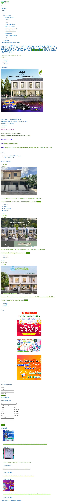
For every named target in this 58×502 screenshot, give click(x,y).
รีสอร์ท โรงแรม (9, 33)
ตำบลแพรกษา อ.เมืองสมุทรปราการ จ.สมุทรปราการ (12, 300)
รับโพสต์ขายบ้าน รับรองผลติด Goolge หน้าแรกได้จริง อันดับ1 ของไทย (16, 469)
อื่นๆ (7, 38)
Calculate (3, 395)
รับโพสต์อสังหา (6, 40)
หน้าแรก (5, 8)
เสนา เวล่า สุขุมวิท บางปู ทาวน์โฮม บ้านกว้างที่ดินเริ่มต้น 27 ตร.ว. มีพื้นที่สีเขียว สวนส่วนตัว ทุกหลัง (23, 249)
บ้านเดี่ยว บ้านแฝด (9, 17)
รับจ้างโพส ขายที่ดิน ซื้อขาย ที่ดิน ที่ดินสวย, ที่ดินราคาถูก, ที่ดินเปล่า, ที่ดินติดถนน (18, 476)
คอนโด (7, 19)
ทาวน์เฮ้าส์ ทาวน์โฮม (10, 26)
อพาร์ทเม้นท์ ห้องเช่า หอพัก (11, 28)
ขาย (4, 10)
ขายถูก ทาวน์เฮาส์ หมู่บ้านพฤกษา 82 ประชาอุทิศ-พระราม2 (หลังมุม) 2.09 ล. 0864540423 (21, 198)
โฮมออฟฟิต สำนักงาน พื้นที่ (11, 35)
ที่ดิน (7, 22)
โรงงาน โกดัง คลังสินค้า (11, 31)
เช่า (4, 13)
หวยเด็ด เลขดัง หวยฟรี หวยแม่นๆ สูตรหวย (11, 42)
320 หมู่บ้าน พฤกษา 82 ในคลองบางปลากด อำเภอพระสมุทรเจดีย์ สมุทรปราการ (19, 201)
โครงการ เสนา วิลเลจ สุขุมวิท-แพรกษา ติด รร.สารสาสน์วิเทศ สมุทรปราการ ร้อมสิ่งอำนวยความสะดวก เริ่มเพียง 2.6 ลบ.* (28, 296)
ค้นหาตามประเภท (7, 15)
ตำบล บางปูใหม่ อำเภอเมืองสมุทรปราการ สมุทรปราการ (13, 253)
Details (38, 201)
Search (2, 425)
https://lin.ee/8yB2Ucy (11, 143)
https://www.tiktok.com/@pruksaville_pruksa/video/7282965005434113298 (28, 147)
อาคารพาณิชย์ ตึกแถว (10, 24)
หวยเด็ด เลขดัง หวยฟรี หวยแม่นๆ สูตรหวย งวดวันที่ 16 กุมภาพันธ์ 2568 (17, 462)
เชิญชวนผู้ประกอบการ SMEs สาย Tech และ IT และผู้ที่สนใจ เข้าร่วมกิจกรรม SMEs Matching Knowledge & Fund (25, 444)
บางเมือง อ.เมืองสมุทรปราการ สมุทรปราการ (11, 55)
